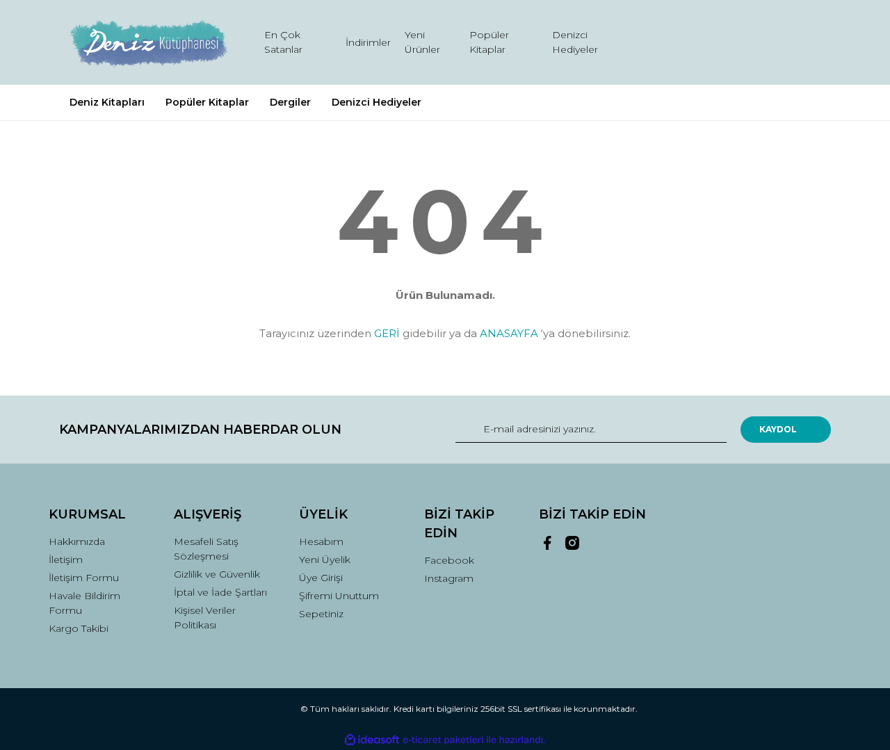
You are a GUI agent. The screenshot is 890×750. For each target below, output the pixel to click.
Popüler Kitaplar (489, 42)
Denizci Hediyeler (575, 42)
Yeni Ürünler (422, 42)
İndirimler (368, 42)
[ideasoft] (372, 740)
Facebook (449, 560)
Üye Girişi (321, 577)
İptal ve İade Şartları (220, 592)
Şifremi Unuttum (339, 595)
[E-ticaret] (443, 740)
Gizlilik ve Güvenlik (217, 574)
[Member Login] (742, 42)
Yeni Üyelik (324, 559)
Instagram (449, 578)
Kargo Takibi (78, 628)
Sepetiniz (321, 614)
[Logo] (147, 42)
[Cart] (814, 42)
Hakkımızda (77, 541)
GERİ (387, 333)
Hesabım (321, 541)
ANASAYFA (509, 333)
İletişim (66, 559)
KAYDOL (778, 429)
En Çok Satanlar (283, 42)
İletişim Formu (84, 577)
